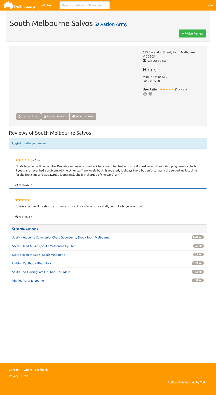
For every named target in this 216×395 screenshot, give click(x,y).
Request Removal (56, 116)
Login (209, 5)
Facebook (41, 369)
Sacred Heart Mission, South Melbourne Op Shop (44, 246)
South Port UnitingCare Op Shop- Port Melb (41, 272)
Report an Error (84, 116)
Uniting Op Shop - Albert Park (31, 263)
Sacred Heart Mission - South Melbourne (38, 254)
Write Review (194, 33)
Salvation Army (110, 24)
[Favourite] (150, 94)
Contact (14, 369)
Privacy (14, 376)
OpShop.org (24, 6)
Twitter (27, 369)
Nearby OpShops (26, 228)
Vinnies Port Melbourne (28, 280)
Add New (47, 5)
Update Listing (29, 116)
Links (24, 376)
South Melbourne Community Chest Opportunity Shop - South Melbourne (60, 237)
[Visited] (145, 94)
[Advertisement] (108, 318)
